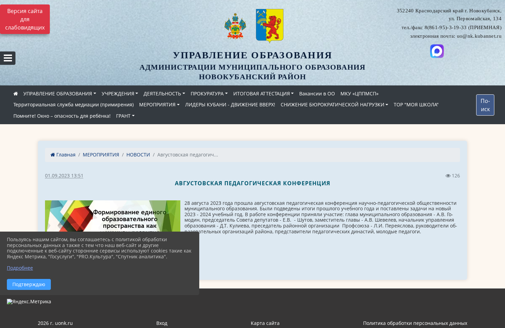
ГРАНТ (123, 116)
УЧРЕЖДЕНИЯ (118, 93)
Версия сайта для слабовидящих (25, 19)
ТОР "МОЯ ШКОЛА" (416, 104)
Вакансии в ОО (317, 93)
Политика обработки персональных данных (415, 323)
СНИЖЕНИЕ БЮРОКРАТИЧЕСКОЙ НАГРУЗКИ (332, 104)
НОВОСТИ (138, 154)
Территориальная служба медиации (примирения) (73, 104)
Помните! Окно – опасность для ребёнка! (62, 116)
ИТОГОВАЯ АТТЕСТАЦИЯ (261, 93)
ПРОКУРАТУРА (207, 93)
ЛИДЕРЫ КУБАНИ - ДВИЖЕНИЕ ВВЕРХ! (230, 104)
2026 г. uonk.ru (55, 323)
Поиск (485, 105)
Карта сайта (265, 323)
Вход (161, 323)
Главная (65, 154)
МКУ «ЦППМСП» (359, 93)
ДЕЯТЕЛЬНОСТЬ (162, 93)
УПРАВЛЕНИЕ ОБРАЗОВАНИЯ (57, 93)
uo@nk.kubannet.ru (479, 36)
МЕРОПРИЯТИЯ (157, 104)
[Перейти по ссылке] (437, 51)
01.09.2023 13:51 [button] (64, 175)
